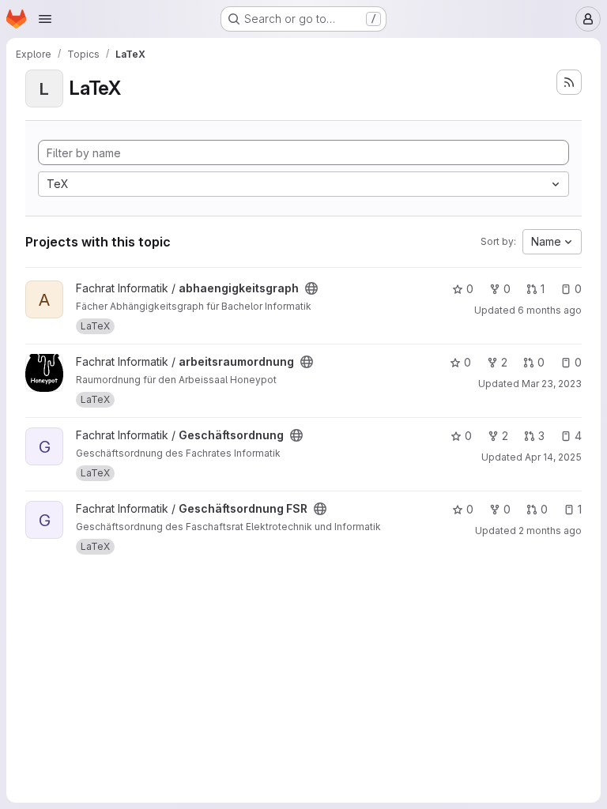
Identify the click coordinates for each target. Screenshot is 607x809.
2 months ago (550, 530)
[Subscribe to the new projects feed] (569, 82)
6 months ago (550, 310)
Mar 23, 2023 (552, 383)
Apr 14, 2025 (553, 457)
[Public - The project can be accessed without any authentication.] (311, 288)
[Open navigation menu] (45, 19)
